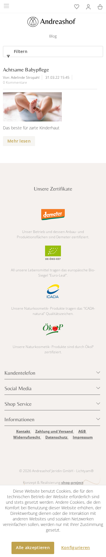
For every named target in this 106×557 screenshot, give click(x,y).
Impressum (83, 437)
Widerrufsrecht (27, 437)
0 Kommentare (15, 82)
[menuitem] (7, 6)
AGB (82, 431)
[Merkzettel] (76, 6)
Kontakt (23, 431)
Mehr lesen (19, 141)
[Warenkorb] (100, 6)
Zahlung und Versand (54, 431)
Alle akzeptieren (32, 547)
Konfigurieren (75, 547)
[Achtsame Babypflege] (47, 106)
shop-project (72, 482)
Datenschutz (56, 437)
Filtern (20, 51)
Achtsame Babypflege (26, 69)
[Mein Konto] (88, 6)
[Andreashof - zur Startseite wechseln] (51, 22)
